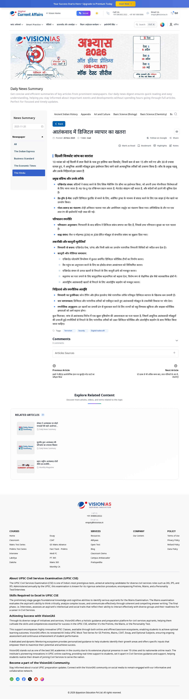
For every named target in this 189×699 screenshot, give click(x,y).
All (15, 144)
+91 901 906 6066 (136, 14)
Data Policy (172, 549)
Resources (95, 535)
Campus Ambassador (100, 557)
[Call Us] (108, 13)
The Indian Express (24, 151)
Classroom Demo (99, 553)
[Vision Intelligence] (162, 24)
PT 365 (53, 557)
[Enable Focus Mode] (177, 131)
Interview (13, 553)
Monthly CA (55, 566)
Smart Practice (33, 24)
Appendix (86, 114)
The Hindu (19, 172)
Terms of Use (173, 535)
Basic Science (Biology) (125, 114)
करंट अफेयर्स (16, 24)
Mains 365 (54, 562)
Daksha (12, 562)
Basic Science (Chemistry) (153, 114)
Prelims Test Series (18, 549)
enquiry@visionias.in (94, 522)
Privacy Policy (173, 540)
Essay (52, 535)
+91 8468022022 (94, 516)
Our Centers (138, 535)
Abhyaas (94, 540)
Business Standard (24, 158)
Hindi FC (53, 553)
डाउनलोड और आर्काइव (66, 24)
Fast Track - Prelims (59, 549)
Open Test (95, 544)
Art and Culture (102, 114)
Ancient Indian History (66, 114)
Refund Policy (173, 544)
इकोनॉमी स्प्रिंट (109, 24)
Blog (93, 549)
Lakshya (13, 557)
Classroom (14, 540)
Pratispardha (96, 562)
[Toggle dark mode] (97, 13)
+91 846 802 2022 (120, 15)
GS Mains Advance (58, 544)
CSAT (52, 540)
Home (12, 535)
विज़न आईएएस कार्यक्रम (89, 24)
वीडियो (48, 24)
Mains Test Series (17, 544)
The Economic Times (25, 165)
